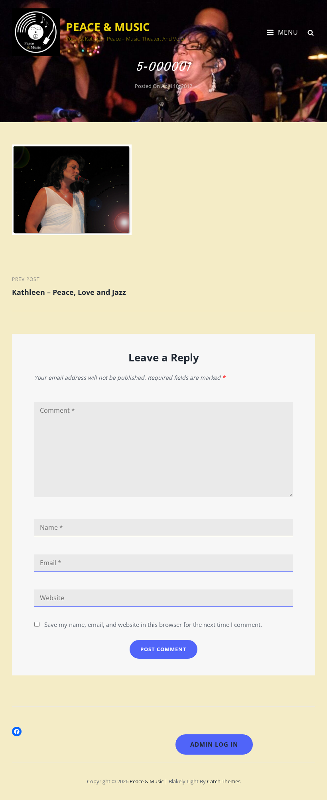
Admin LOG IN (214, 744)
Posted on (163, 86)
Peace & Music (108, 26)
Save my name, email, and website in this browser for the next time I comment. (153, 624)
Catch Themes (223, 781)
